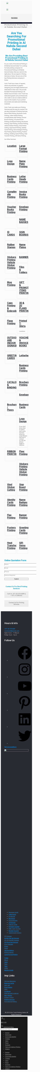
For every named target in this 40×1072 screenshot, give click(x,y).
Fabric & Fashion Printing (12, 1047)
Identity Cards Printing (11, 502)
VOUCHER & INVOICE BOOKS (24, 341)
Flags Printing (11, 322)
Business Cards (24, 406)
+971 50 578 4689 (9, 629)
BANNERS (24, 257)
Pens (5, 964)
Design (7, 1033)
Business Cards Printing (12, 179)
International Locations (11, 993)
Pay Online (14, 18)
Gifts (5, 989)
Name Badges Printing (23, 502)
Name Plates (22, 246)
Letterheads (25, 355)
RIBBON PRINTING (12, 452)
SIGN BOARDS (23, 233)
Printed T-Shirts (9, 997)
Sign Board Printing (23, 487)
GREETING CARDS (12, 356)
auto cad (7, 985)
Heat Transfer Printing (11, 545)
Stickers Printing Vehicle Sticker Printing (11, 262)
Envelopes (24, 394)
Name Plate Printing (23, 164)
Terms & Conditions (10, 747)
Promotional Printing (10, 1001)
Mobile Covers (8, 970)
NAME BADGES (23, 220)
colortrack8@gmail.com (11, 631)
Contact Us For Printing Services (16, 603)
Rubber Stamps (11, 246)
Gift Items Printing (23, 545)
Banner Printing (23, 516)
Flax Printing (11, 516)
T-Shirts (7, 1039)
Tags (5, 966)
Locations (7, 991)
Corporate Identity (10, 1037)
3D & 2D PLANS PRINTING (24, 307)
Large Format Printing (23, 149)
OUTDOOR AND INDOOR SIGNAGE (12, 341)
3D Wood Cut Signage (11, 942)
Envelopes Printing (24, 208)
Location (11, 146)
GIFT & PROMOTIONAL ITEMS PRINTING (27, 287)
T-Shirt (6, 958)
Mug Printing (11, 283)
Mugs (6, 960)
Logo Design (11, 162)
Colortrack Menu (9, 1027)
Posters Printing (11, 529)
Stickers (7, 1045)
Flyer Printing (23, 452)
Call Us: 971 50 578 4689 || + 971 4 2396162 (16, 594)
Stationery (8, 1035)
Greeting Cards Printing (23, 530)
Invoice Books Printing (23, 194)
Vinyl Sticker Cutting (11, 487)
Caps (6, 962)
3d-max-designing (10, 981)
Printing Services (9, 999)
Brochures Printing (24, 383)
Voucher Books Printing (11, 210)
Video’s (7, 1049)
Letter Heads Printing (23, 179)
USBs (6, 968)
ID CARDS (11, 233)
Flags (7, 1043)
